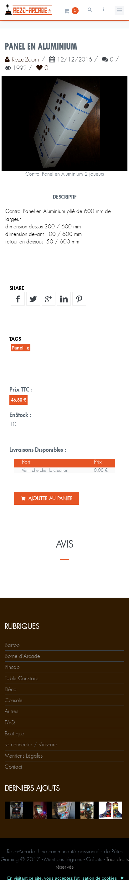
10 (12, 424)
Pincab (12, 667)
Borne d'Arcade (22, 656)
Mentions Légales (24, 755)
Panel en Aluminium (41, 46)
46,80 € (18, 400)
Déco (10, 689)
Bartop (12, 645)
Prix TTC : (21, 389)
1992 (20, 68)
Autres (11, 711)
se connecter (18, 744)
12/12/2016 (74, 60)
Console (14, 700)
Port (26, 462)
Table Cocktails (21, 678)
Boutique (14, 733)
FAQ (10, 722)
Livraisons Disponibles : (37, 449)
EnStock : (20, 415)
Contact (13, 766)
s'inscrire (48, 744)
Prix (98, 462)
